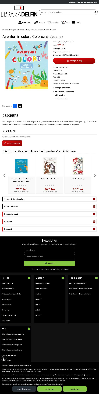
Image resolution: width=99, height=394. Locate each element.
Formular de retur (41, 289)
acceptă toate (75, 389)
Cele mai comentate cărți (77, 283)
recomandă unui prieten (64, 91)
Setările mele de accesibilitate (79, 294)
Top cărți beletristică (9, 355)
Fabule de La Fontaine (49, 179)
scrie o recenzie (61, 99)
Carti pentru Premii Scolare (70, 83)
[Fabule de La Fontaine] (49, 166)
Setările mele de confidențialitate (80, 289)
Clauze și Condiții (53, 380)
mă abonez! (49, 263)
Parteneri (38, 315)
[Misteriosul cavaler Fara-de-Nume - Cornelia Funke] (21, 166)
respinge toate (49, 389)
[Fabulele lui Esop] (77, 166)
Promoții (38, 299)
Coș (66, 22)
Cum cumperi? (7, 299)
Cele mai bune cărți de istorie (12, 350)
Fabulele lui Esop (77, 179)
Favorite (55, 23)
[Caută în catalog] (95, 12)
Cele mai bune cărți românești (12, 339)
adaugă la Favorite (62, 88)
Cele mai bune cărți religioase (12, 345)
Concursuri (5, 310)
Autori (37, 310)
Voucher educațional (9, 315)
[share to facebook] (15, 106)
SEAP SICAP (6, 320)
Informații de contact (42, 283)
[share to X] (20, 106)
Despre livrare (6, 304)
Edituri (37, 304)
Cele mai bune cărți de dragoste (13, 334)
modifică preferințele (24, 389)
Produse (42, 23)
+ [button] (94, 199)
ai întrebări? (60, 95)
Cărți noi (38, 294)
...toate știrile (6, 360)
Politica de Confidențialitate (36, 380)
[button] (76, 22)
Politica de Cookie (35, 371)
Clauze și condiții (8, 283)
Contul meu (26, 23)
